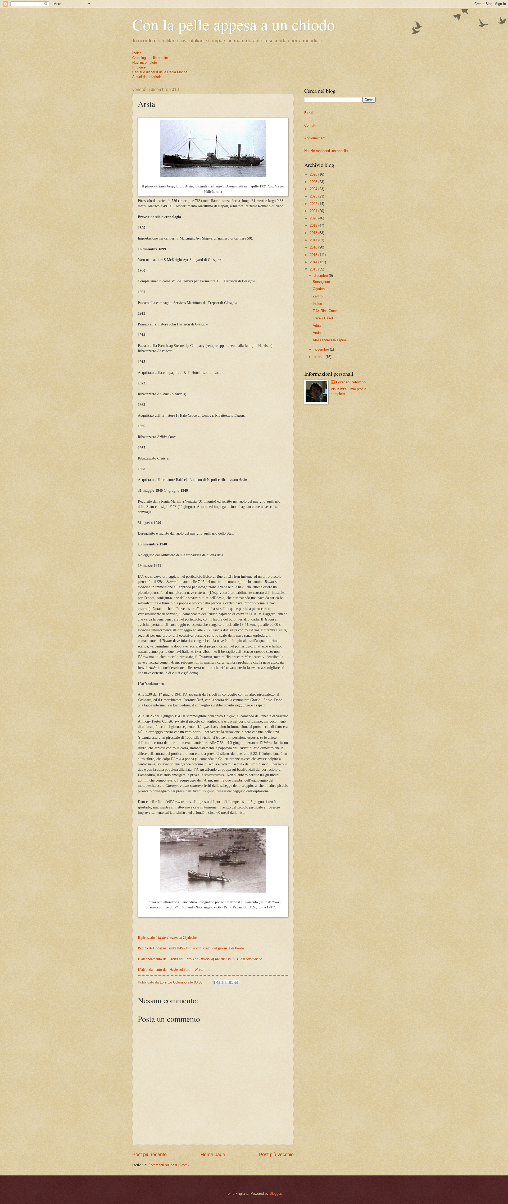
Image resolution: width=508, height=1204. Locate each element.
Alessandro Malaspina (330, 340)
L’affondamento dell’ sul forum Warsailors (174, 970)
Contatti (310, 125)
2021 (314, 211)
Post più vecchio (276, 1154)
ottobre (319, 357)
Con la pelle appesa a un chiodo (233, 24)
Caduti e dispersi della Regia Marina (159, 72)
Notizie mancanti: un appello (326, 151)
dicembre (321, 276)
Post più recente (149, 1154)
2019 (314, 225)
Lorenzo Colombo (351, 382)
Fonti (308, 113)
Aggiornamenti (315, 138)
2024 (314, 189)
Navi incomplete (144, 63)
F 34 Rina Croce (325, 311)
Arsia (317, 333)
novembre (322, 349)
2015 (314, 255)
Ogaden (319, 289)
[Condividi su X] (226, 982)
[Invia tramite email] (216, 982)
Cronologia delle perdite (150, 58)
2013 (314, 269)
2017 (314, 240)
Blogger (275, 1194)
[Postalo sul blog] (221, 982)
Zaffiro (318, 296)
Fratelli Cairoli (323, 318)
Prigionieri (139, 67)
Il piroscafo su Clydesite (167, 938)
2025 (314, 182)
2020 (314, 218)
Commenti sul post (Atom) (168, 1165)
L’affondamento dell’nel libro (200, 959)
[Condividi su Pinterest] (236, 982)
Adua (317, 326)
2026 (314, 174)
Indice (137, 53)
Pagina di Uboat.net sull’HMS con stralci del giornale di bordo (191, 948)
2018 (314, 233)
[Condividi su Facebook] (231, 982)
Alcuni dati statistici (147, 77)
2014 (314, 262)
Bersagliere (321, 282)
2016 (314, 247)
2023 (314, 196)
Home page (213, 1154)
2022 (314, 204)
